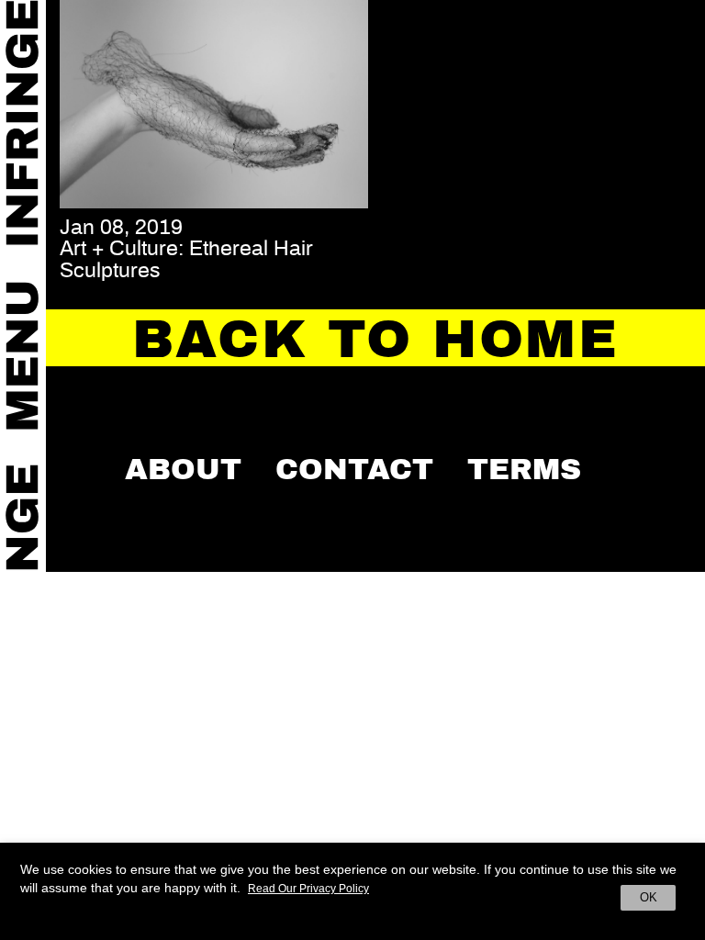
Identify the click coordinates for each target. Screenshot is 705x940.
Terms (524, 469)
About (183, 469)
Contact (354, 469)
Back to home (375, 340)
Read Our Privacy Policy (308, 888)
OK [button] (648, 897)
